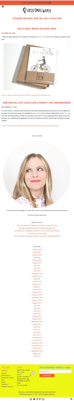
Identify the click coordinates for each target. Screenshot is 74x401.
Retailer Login (7, 378)
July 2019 (37, 265)
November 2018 (37, 273)
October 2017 (37, 284)
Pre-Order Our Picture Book (37, 233)
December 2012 (37, 343)
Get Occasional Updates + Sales (55, 367)
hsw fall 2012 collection (30, 95)
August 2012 (37, 354)
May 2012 (37, 356)
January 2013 (37, 340)
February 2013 (37, 337)
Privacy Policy (7, 387)
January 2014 (37, 316)
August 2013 (37, 324)
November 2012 (37, 346)
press (49, 95)
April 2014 (37, 313)
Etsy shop (67, 113)
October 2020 (37, 255)
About (4, 373)
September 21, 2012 (9, 107)
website (38, 113)
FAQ (2, 380)
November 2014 (37, 297)
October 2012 (37, 348)
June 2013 (37, 327)
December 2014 (37, 295)
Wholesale (5, 375)
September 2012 (37, 351)
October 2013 (37, 319)
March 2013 (37, 335)
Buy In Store (22, 385)
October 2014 (37, 300)
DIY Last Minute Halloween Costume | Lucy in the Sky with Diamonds (37, 236)
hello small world (18, 95)
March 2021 (37, 252)
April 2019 (37, 271)
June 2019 (37, 268)
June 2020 (37, 257)
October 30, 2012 (8, 33)
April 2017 (37, 287)
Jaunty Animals (23, 377)
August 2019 (37, 263)
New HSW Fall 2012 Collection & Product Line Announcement (37, 102)
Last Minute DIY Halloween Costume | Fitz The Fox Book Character (37, 231)
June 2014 (37, 308)
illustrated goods (42, 95)
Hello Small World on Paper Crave (37, 28)
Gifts (19, 374)
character (10, 126)
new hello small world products (50, 126)
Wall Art (20, 372)
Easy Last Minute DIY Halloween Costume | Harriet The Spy (37, 225)
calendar (9, 95)
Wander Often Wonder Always (23, 380)
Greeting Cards (23, 370)
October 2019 (37, 260)
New (18, 383)
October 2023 (37, 249)
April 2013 (37, 332)
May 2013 (37, 329)
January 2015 (37, 292)
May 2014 (37, 311)
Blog (3, 382)
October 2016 (37, 289)
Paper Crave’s (42, 37)
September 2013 (37, 321)
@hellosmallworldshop (37, 392)
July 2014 (37, 305)
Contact (5, 384)
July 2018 (37, 279)
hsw (25, 126)
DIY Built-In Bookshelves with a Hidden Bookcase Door (37, 228)
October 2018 (37, 276)
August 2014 (37, 303)
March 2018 (37, 281)
